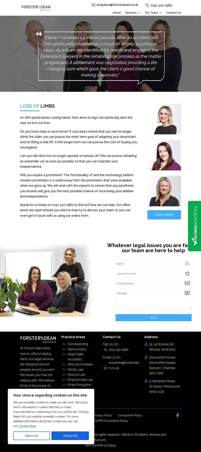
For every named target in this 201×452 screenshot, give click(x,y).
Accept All (70, 435)
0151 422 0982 (161, 5)
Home (117, 12)
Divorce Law (76, 375)
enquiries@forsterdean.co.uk (117, 5)
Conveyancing (78, 344)
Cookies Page (27, 425)
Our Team (151, 12)
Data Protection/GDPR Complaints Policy (100, 421)
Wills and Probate (80, 364)
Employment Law (80, 380)
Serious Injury (77, 349)
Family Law (76, 369)
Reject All (31, 435)
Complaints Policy (130, 415)
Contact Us (173, 12)
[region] (51, 416)
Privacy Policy (103, 415)
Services (131, 12)
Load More (164, 215)
